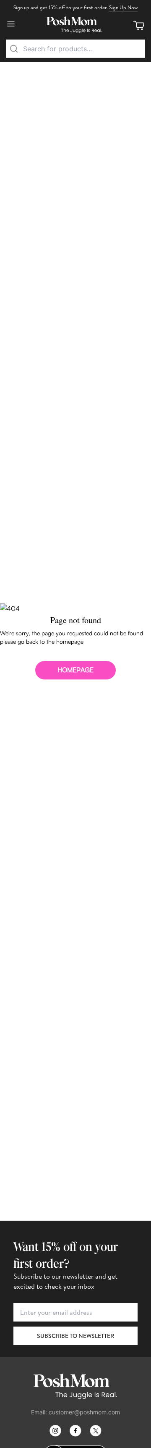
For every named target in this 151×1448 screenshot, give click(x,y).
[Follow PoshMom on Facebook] (75, 1431)
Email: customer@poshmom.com (75, 1412)
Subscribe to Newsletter (75, 1336)
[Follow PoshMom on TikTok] (96, 1431)
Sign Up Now (123, 7)
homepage (75, 670)
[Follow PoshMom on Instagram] (55, 1431)
